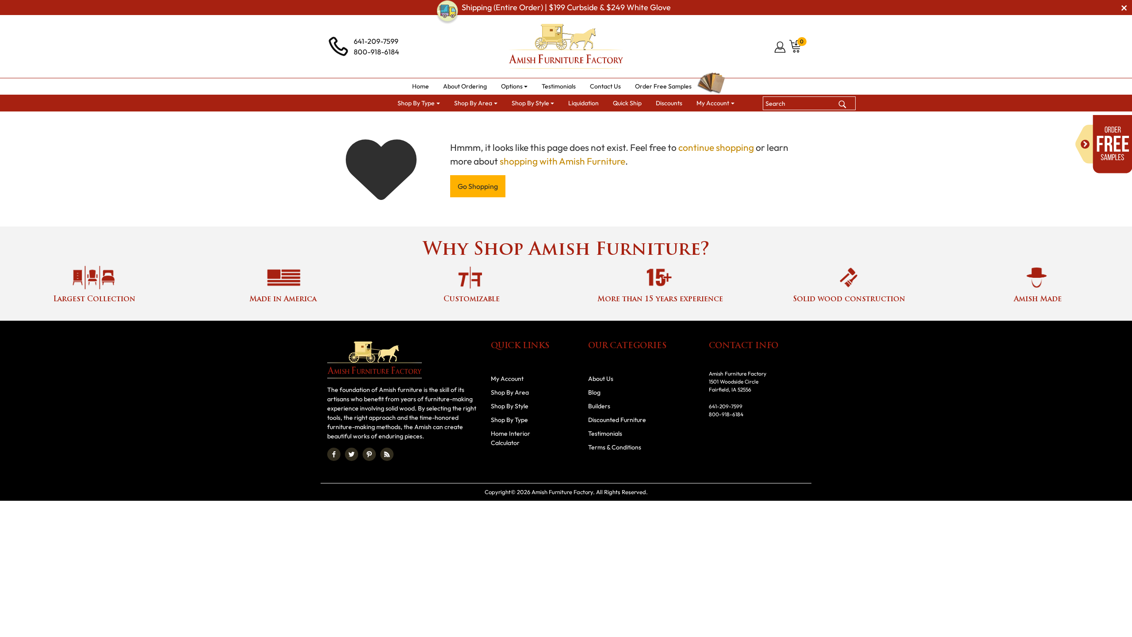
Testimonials (605, 433)
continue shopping (716, 147)
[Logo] (566, 46)
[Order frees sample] (1103, 144)
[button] (514, 86)
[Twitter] (351, 454)
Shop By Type (509, 420)
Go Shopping (478, 186)
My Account (507, 379)
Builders (599, 406)
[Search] (842, 103)
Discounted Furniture (617, 420)
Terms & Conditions (614, 447)
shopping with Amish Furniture (562, 161)
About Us (600, 379)
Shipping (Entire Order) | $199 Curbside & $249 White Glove (566, 7)
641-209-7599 (376, 41)
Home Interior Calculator (510, 438)
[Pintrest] (369, 454)
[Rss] (387, 454)
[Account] (780, 47)
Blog (594, 392)
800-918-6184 (376, 51)
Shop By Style (509, 406)
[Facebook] (333, 454)
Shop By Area (510, 392)
